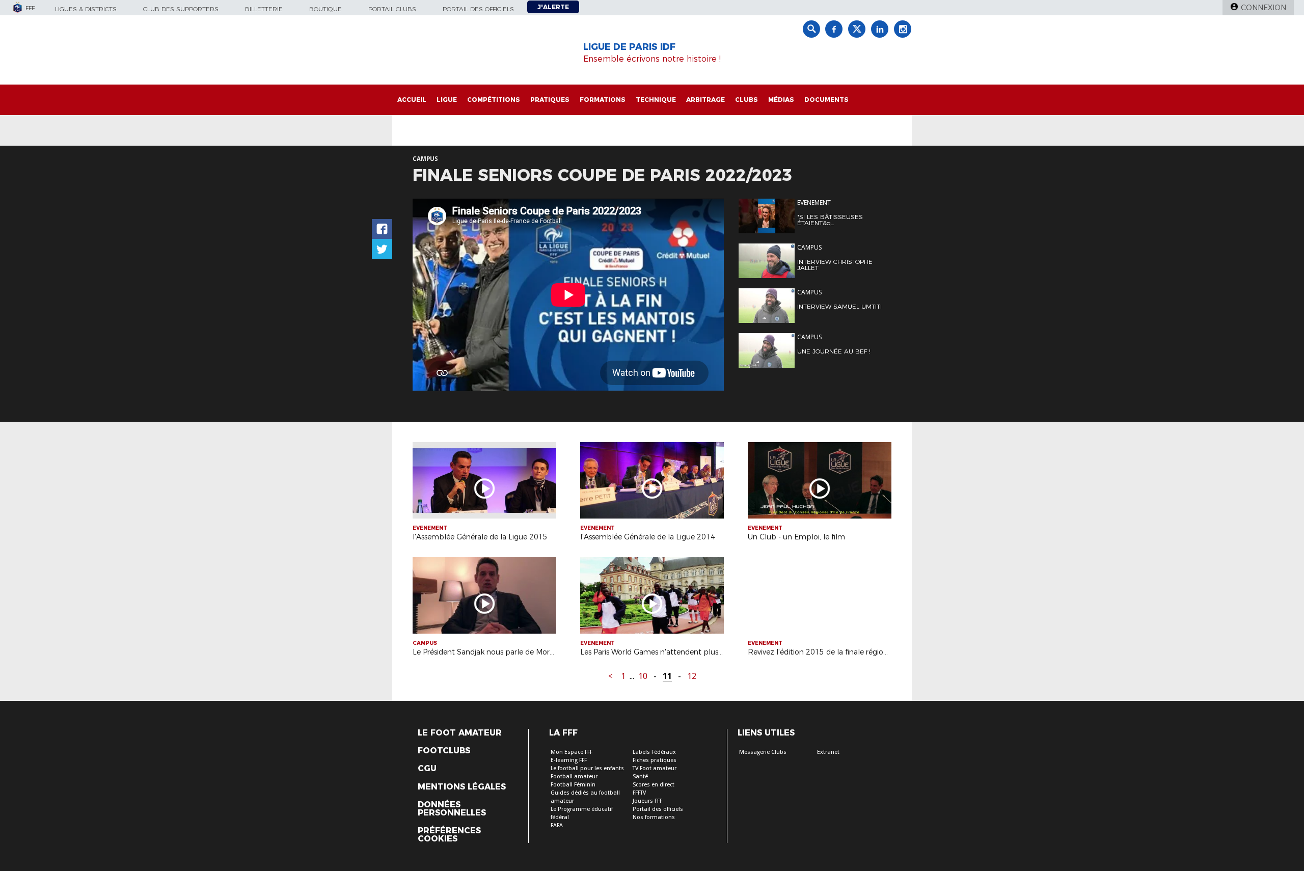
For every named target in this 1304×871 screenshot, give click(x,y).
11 (667, 676)
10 (642, 676)
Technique (656, 99)
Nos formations (654, 817)
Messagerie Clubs (762, 752)
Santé (640, 776)
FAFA (557, 825)
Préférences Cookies (449, 835)
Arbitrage (705, 99)
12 (691, 676)
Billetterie (264, 9)
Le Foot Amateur (460, 733)
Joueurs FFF (647, 801)
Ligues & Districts (86, 9)
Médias (781, 99)
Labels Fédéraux (654, 752)
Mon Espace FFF (571, 752)
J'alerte (553, 7)
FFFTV (639, 793)
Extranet (828, 752)
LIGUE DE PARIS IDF (629, 46)
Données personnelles (452, 809)
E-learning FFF (569, 760)
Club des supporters (181, 9)
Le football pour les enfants (587, 768)
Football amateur (574, 776)
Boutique (325, 9)
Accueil (411, 99)
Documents (826, 99)
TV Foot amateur (654, 768)
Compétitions (493, 99)
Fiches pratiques (654, 760)
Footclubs (444, 751)
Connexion (1263, 7)
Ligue (447, 99)
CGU (427, 769)
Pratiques (549, 99)
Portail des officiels (478, 9)
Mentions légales (462, 787)
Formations (603, 99)
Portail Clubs (392, 9)
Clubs (746, 99)
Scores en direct (653, 784)
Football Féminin (573, 784)
